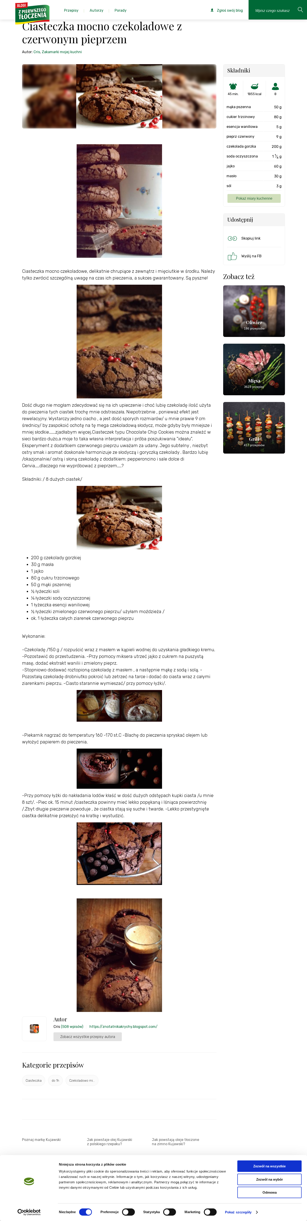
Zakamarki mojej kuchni (62, 52)
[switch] (128, 1212)
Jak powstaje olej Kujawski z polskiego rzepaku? (109, 1142)
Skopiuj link (250, 238)
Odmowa (270, 1192)
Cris (36, 52)
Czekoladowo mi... (82, 1081)
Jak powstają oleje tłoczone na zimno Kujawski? (175, 1142)
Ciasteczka (34, 1081)
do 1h (55, 1081)
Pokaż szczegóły (238, 1212)
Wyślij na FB (251, 256)
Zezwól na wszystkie (269, 1166)
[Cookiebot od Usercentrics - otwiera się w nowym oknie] (29, 1212)
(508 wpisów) (72, 1026)
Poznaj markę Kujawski (41, 1140)
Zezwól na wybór (269, 1179)
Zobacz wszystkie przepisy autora (87, 1037)
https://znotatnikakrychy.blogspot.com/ (123, 1026)
